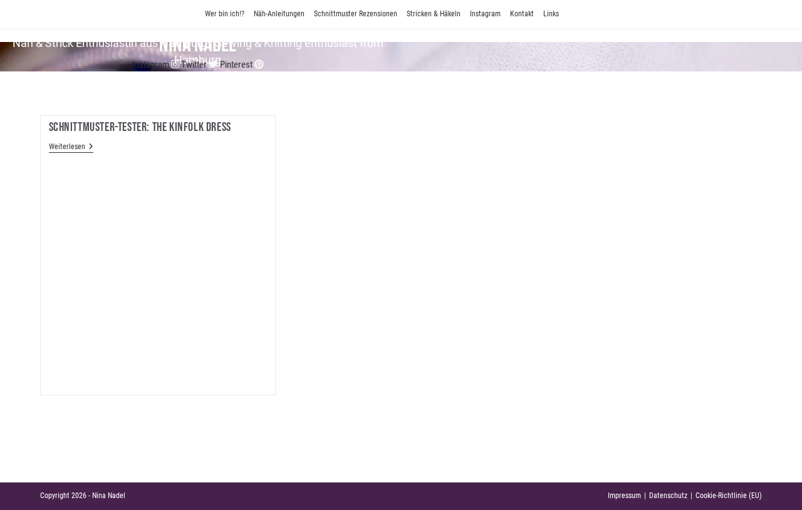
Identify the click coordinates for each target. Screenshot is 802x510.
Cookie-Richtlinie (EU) (728, 495)
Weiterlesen (71, 147)
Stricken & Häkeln (434, 13)
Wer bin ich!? (224, 13)
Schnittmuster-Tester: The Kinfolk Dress (140, 127)
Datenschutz (668, 495)
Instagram (485, 13)
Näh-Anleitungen (279, 13)
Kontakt (522, 13)
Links (551, 13)
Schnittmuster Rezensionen (355, 13)
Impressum (624, 495)
